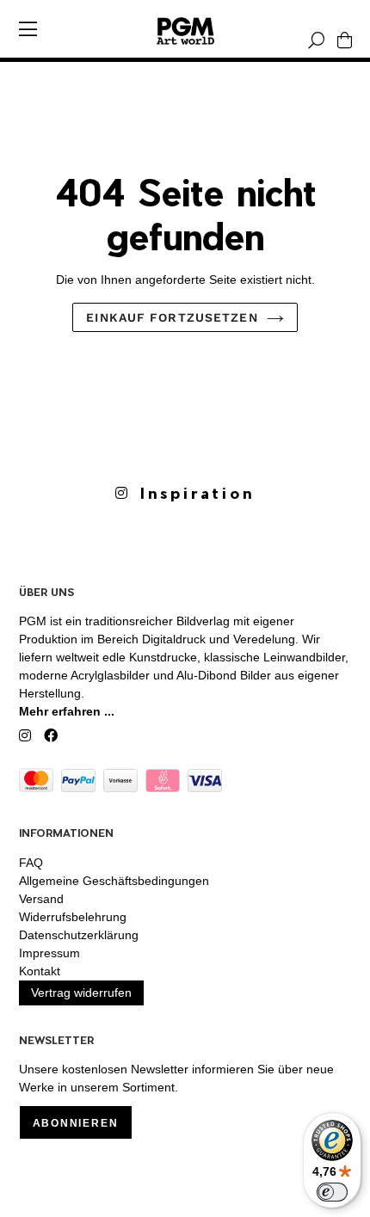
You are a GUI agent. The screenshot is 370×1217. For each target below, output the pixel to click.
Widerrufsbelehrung (72, 917)
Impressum (49, 953)
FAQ (31, 863)
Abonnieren (76, 1123)
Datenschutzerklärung (79, 935)
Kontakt (39, 971)
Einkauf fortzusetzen (171, 317)
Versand (41, 899)
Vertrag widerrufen (81, 992)
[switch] (332, 1192)
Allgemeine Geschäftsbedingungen (114, 881)
